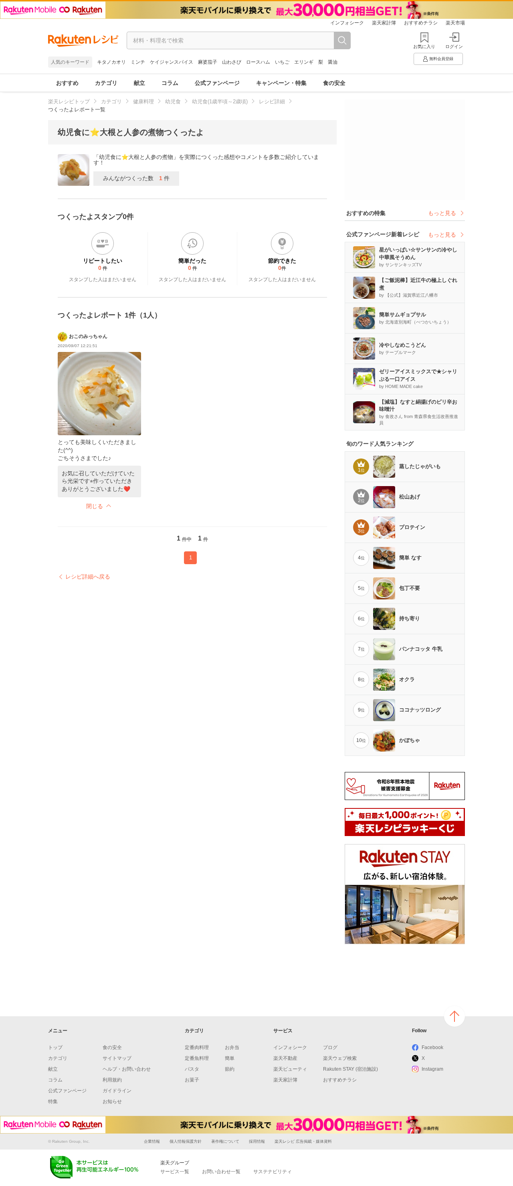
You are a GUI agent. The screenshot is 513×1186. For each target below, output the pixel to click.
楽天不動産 (285, 1058)
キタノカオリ (111, 62)
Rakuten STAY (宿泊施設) (350, 1069)
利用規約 (112, 1080)
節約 (229, 1069)
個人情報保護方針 (186, 1141)
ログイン (454, 46)
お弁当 (232, 1047)
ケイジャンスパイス (171, 62)
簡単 (229, 1058)
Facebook (432, 1047)
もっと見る (442, 213)
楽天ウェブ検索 (340, 1058)
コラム (170, 83)
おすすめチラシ (421, 23)
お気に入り (424, 46)
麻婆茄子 (207, 62)
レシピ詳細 (272, 101)
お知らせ (112, 1101)
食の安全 (334, 83)
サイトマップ (117, 1058)
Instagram (432, 1069)
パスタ (192, 1069)
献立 (139, 83)
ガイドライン (117, 1091)
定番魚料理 (197, 1058)
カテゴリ (106, 83)
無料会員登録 (441, 58)
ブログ (330, 1047)
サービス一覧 (174, 1171)
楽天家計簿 (384, 23)
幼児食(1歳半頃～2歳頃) (220, 101)
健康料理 (143, 101)
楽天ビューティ (290, 1069)
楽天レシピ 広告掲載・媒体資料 (303, 1141)
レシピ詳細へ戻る (87, 576)
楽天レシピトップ (69, 101)
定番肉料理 (197, 1047)
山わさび (231, 62)
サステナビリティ (272, 1171)
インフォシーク (347, 23)
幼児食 (173, 101)
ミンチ (138, 62)
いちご (282, 62)
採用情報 (257, 1141)
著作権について (225, 1141)
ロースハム (258, 62)
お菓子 (192, 1080)
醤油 (332, 62)
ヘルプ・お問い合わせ (127, 1069)
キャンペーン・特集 (281, 83)
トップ (55, 1047)
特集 (53, 1101)
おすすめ (67, 83)
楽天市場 (455, 23)
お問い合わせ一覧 (221, 1171)
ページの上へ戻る (454, 1016)
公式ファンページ (217, 83)
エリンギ (303, 62)
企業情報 (152, 1141)
